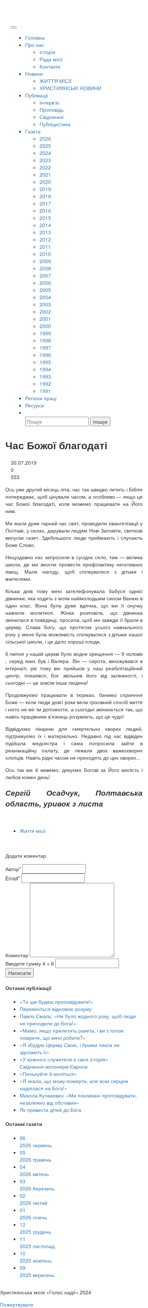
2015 (45, 217)
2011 (45, 246)
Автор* (13, 868)
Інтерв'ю (49, 102)
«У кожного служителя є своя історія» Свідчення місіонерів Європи (64, 1063)
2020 (45, 181)
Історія (47, 52)
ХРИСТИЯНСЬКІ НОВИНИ (70, 88)
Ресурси (34, 405)
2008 (45, 268)
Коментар (16, 955)
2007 (45, 275)
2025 (45, 145)
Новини (34, 73)
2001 (45, 318)
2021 (45, 174)
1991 (45, 390)
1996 (45, 354)
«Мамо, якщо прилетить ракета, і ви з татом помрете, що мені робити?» (72, 1034)
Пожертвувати (16, 1304)
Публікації (36, 95)
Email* (12, 878)
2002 (45, 311)
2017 (45, 203)
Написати (19, 972)
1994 (45, 369)
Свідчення (52, 116)
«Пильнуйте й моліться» (48, 1073)
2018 (45, 196)
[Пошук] (28, 412)
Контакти (50, 66)
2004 (45, 297)
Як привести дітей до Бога (50, 1109)
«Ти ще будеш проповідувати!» (56, 1001)
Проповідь (52, 109)
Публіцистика (55, 124)
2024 (45, 152)
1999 (45, 333)
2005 (45, 289)
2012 (45, 239)
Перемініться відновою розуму (56, 1008)
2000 (45, 326)
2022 (45, 167)
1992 (45, 383)
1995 (45, 362)
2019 (45, 189)
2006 (45, 282)
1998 (45, 340)
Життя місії (33, 830)
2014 (45, 225)
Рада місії (51, 59)
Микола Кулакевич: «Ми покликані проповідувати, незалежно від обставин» (78, 1099)
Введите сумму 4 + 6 (29, 963)
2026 (45, 138)
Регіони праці (40, 398)
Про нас (34, 44)
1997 (45, 347)
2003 (45, 304)
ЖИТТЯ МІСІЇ (55, 80)
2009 (45, 261)
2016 (45, 210)
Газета (33, 131)
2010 (45, 253)
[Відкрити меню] (14, 27)
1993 (45, 376)
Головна (35, 37)
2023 (45, 160)
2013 (45, 232)
